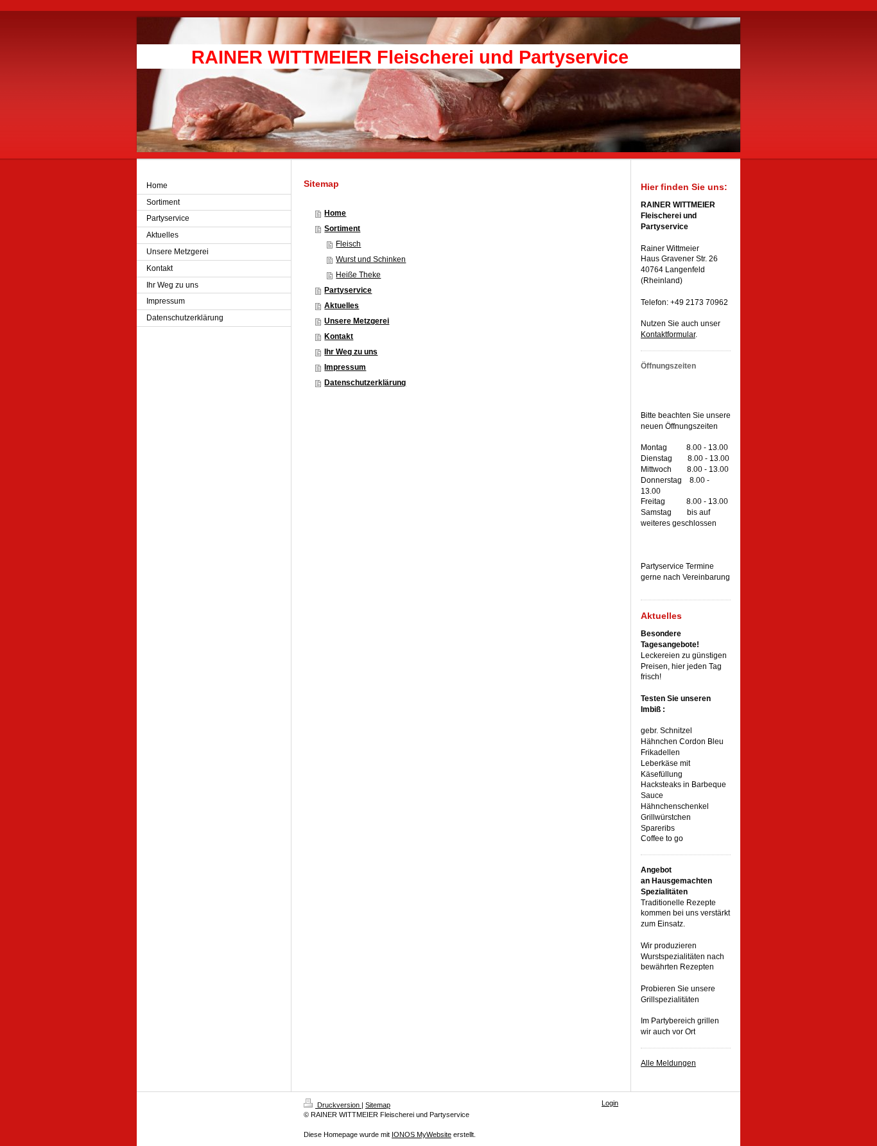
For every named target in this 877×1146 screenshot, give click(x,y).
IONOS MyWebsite (421, 1134)
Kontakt (338, 336)
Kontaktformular (668, 334)
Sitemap (377, 1105)
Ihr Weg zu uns (351, 351)
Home (335, 213)
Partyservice (348, 290)
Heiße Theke (358, 274)
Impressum (345, 367)
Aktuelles (341, 305)
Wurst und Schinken (371, 259)
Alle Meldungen (668, 1063)
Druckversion (338, 1105)
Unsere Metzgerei (356, 321)
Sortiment (342, 228)
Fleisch (348, 243)
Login (610, 1103)
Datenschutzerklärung (365, 382)
